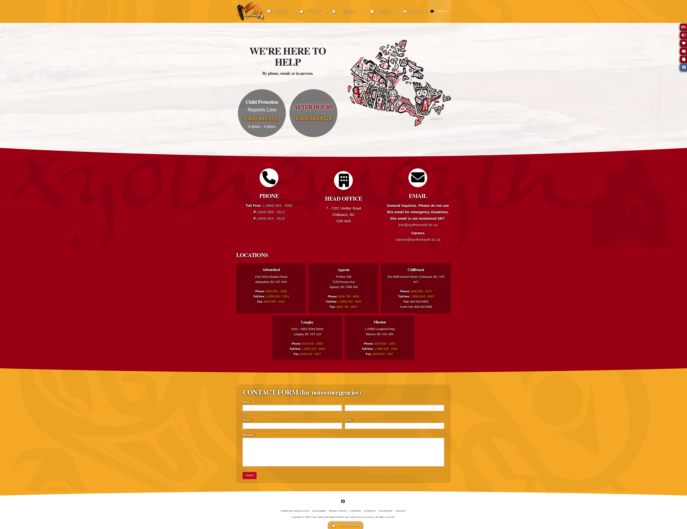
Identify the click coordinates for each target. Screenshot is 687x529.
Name (247, 401)
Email (349, 420)
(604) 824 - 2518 (271, 218)
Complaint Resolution (295, 511)
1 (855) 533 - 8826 (313, 348)
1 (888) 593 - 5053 (349, 301)
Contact (401, 511)
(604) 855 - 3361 (274, 301)
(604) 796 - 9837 (346, 306)
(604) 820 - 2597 (382, 354)
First (245, 413)
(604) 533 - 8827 (310, 354)
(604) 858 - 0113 (271, 212)
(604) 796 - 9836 (348, 296)
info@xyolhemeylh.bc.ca (418, 225)
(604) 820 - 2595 (384, 343)
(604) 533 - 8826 (312, 343)
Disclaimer (319, 511)
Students (370, 511)
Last (347, 413)
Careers (355, 511)
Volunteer (386, 511)
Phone (247, 420)
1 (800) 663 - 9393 (278, 206)
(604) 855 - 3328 (276, 291)
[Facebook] (343, 501)
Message (249, 434)
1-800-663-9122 (262, 118)
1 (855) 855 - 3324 (277, 296)
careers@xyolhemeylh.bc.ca (417, 240)
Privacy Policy (338, 511)
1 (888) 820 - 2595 (386, 348)
